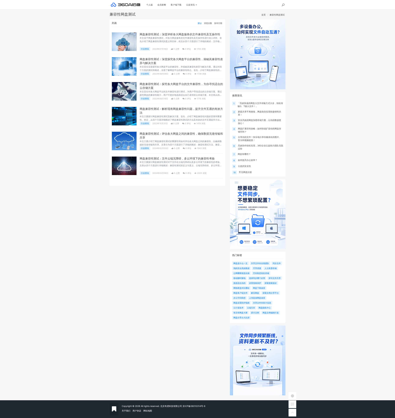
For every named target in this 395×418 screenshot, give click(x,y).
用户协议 (137, 410)
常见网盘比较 (245, 172)
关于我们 (126, 410)
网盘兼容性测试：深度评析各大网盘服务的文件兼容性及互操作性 (180, 34)
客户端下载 (176, 4)
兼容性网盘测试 (277, 14)
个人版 (149, 4)
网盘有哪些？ (244, 154)
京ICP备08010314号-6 (194, 406)
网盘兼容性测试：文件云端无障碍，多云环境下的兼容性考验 (177, 158)
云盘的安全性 (244, 166)
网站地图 (147, 410)
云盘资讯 (190, 4)
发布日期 (218, 23)
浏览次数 (208, 23)
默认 (200, 23)
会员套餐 (161, 4)
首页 (263, 14)
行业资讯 (145, 49)
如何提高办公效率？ (247, 160)
